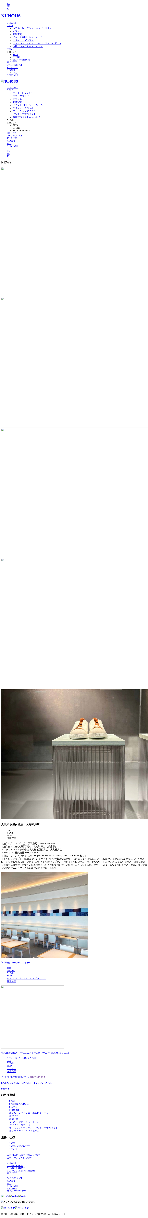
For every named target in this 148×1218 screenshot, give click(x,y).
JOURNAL (12, 67)
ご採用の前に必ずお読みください (24, 1154)
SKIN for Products (21, 59)
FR (8, 6)
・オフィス (12, 1116)
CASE (10, 25)
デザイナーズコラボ (23, 40)
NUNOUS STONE (16, 1168)
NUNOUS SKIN (15, 1165)
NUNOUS (11, 15)
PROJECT (12, 62)
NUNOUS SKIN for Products (21, 1170)
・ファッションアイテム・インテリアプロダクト (32, 1128)
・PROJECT (13, 1110)
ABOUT (11, 70)
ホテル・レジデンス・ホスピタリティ (32, 28)
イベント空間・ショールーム (28, 37)
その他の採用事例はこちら (15, 1077)
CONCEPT (12, 23)
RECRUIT (12, 1188)
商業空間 (17, 34)
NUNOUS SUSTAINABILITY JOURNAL (26, 1082)
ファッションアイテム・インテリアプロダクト (37, 43)
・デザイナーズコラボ (18, 1125)
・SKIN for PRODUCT (18, 1104)
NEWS (10, 49)
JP (8, 9)
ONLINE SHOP (14, 65)
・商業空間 (12, 1119)
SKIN (15, 54)
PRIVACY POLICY (16, 1191)
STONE (16, 57)
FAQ (15, 72)
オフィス (17, 31)
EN (8, 3)
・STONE (12, 1107)
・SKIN (11, 1101)
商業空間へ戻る (37, 1077)
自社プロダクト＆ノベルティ (28, 46)
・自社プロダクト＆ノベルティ (23, 1131)
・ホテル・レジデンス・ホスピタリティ (28, 1113)
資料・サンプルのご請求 (19, 1157)
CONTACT (12, 75)
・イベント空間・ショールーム (23, 1122)
